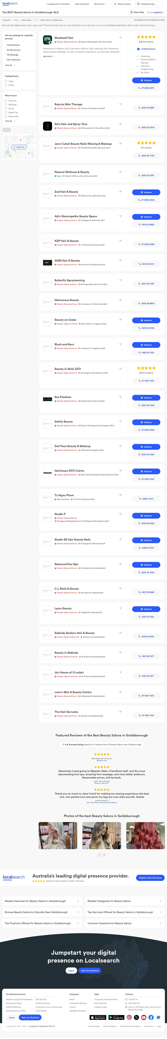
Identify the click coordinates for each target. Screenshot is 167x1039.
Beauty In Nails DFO (102, 783)
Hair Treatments (13, 60)
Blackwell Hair (102, 760)
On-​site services (13, 50)
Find (16, 20)
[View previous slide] (99, 855)
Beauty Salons (26, 20)
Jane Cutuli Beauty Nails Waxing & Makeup (102, 802)
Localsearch (6, 20)
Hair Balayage (12, 55)
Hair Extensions (13, 45)
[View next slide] (104, 855)
